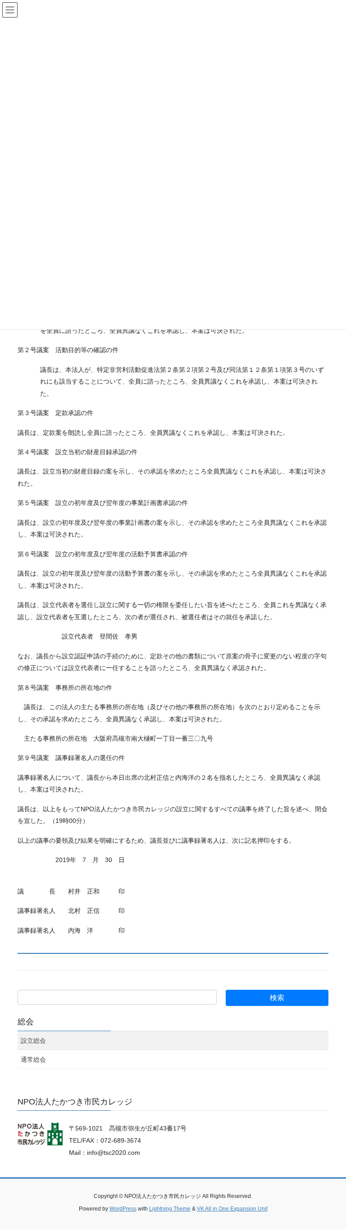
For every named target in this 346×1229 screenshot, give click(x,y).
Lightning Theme (170, 1209)
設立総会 (33, 1040)
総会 (26, 1021)
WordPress (123, 1209)
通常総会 (33, 1059)
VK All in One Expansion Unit (232, 1209)
